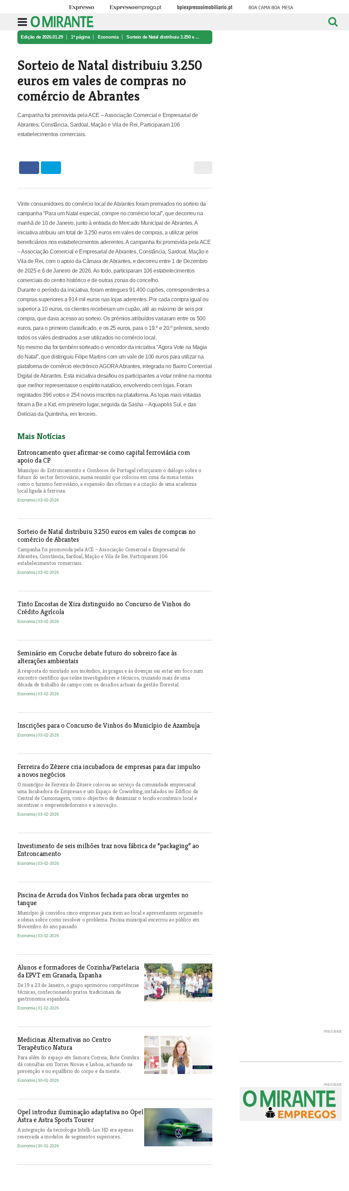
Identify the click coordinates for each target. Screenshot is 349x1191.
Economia (108, 37)
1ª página (80, 37)
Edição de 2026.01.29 (42, 37)
